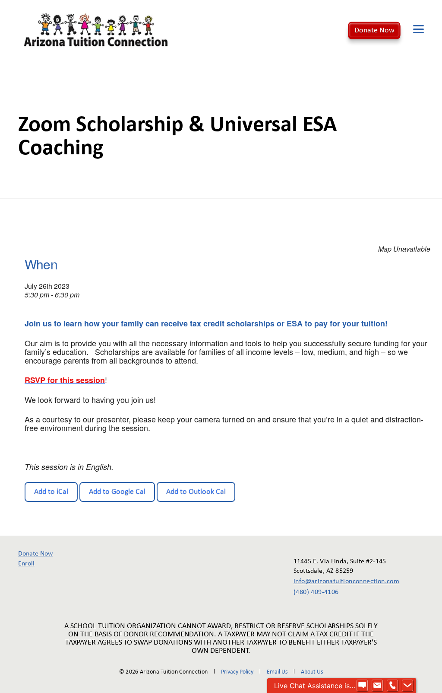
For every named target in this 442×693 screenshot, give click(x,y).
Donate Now (374, 30)
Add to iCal (51, 492)
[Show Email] (377, 686)
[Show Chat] (362, 686)
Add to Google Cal (117, 492)
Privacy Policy (237, 672)
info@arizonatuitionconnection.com (340, 581)
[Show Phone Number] (392, 686)
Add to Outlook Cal (196, 492)
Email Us (277, 672)
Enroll (26, 563)
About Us (312, 672)
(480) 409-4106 (316, 592)
